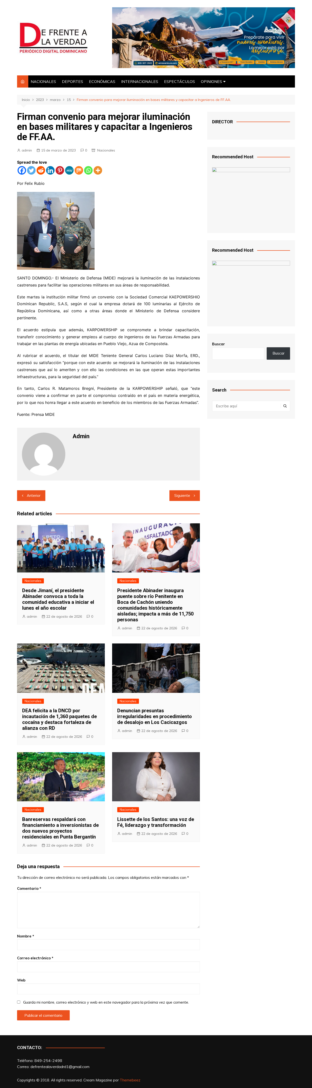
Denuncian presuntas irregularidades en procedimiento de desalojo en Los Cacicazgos (154, 716)
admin (27, 150)
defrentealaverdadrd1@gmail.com (59, 1066)
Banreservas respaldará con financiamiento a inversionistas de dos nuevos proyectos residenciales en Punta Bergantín (60, 828)
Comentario (29, 888)
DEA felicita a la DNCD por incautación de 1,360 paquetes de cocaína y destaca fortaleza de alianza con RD (59, 719)
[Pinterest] (60, 170)
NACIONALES (43, 81)
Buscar (218, 344)
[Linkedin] (50, 170)
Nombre (25, 936)
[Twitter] (31, 170)
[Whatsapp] (88, 170)
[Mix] (79, 170)
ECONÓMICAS (102, 81)
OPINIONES (211, 81)
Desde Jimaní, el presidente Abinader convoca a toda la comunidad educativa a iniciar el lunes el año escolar (58, 599)
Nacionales (106, 150)
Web (21, 980)
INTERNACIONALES (139, 81)
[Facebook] (22, 170)
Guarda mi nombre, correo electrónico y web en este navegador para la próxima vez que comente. (106, 1002)
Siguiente (182, 495)
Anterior (33, 495)
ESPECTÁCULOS (179, 81)
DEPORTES (72, 81)
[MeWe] (69, 170)
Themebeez (130, 1080)
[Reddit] (41, 170)
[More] (98, 170)
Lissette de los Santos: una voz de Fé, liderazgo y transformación (155, 822)
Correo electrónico (35, 958)
